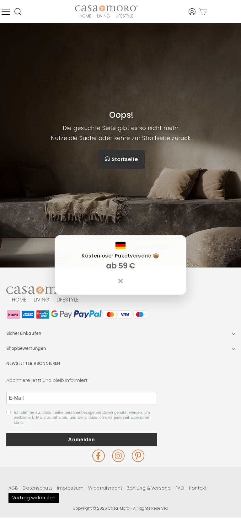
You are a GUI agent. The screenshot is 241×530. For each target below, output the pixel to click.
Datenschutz (37, 488)
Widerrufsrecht (105, 488)
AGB (13, 488)
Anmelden (81, 439)
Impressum (70, 488)
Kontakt (198, 488)
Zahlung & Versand (149, 488)
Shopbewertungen (26, 348)
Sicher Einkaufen (23, 333)
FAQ (179, 488)
